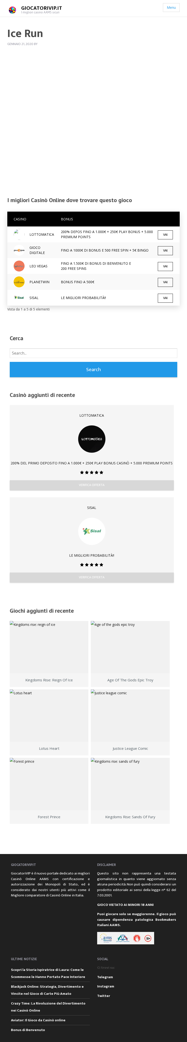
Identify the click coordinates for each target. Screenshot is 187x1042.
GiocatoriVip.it (41, 8)
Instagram (105, 986)
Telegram (105, 977)
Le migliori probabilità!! (83, 297)
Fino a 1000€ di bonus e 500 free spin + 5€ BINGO (105, 250)
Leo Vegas (38, 266)
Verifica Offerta (91, 485)
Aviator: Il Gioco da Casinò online (38, 1020)
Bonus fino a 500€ (77, 282)
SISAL (33, 297)
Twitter (103, 996)
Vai (165, 235)
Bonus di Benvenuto (28, 1030)
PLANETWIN (39, 282)
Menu (171, 7)
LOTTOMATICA (41, 234)
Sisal (91, 507)
